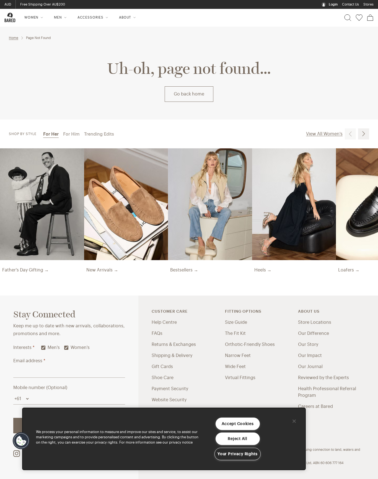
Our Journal (310, 366)
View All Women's (324, 134)
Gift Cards (162, 366)
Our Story (308, 344)
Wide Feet (235, 366)
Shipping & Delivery (172, 355)
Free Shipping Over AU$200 (42, 4)
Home (13, 38)
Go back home (189, 94)
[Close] (294, 421)
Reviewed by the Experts (323, 378)
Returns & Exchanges (174, 344)
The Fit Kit (235, 333)
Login (333, 4)
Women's (80, 347)
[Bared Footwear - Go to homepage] (9, 17)
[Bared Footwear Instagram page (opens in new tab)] (16, 453)
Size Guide (236, 322)
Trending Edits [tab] (99, 134)
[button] (21, 441)
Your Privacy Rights (238, 454)
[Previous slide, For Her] (350, 133)
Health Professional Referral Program (327, 392)
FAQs (157, 333)
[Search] (347, 17)
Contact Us (350, 4)
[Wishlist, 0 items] (359, 17)
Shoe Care (163, 378)
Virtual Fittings (240, 378)
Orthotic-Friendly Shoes (250, 344)
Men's (54, 347)
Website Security (169, 400)
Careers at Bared (315, 406)
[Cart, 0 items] (370, 17)
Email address (29, 361)
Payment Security (170, 389)
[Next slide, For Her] (363, 133)
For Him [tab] (71, 134)
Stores (368, 4)
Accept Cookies (238, 424)
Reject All (237, 439)
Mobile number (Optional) (40, 387)
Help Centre (164, 322)
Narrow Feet (238, 355)
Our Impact (310, 355)
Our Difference (313, 333)
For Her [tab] (51, 134)
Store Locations (314, 322)
